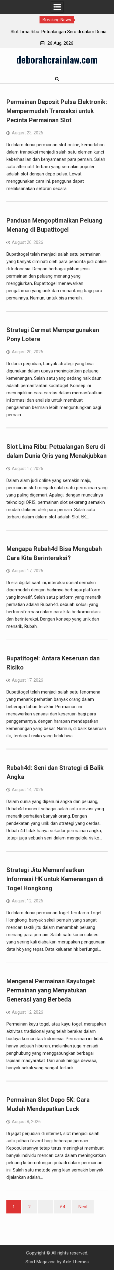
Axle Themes (76, 1262)
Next (83, 1206)
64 (62, 1206)
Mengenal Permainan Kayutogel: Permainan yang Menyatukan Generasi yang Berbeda (50, 990)
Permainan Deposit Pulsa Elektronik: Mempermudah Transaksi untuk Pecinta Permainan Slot (56, 111)
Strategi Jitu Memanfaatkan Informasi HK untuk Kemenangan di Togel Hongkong (55, 879)
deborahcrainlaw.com (57, 59)
